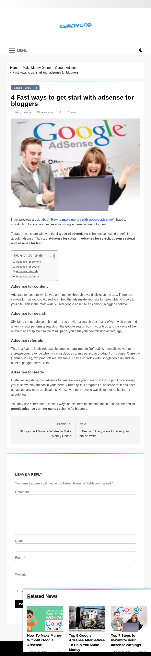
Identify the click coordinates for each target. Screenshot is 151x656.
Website (21, 574)
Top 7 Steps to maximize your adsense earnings (126, 640)
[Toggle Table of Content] (49, 256)
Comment (23, 492)
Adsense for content (28, 261)
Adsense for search (28, 266)
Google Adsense (25, 87)
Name (20, 541)
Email (20, 557)
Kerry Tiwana (23, 112)
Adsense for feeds (27, 276)
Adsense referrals (27, 271)
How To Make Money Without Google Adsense (44, 640)
